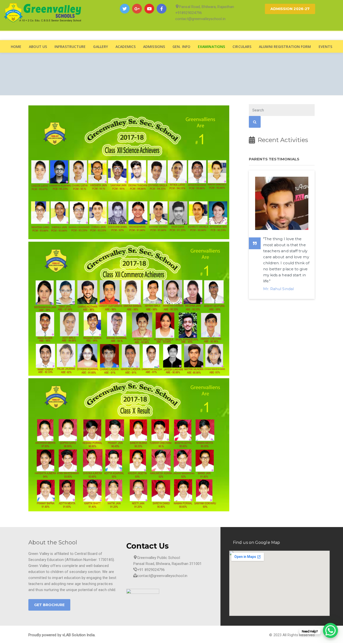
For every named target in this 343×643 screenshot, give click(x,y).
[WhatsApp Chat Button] (330, 630)
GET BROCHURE (49, 605)
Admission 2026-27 (290, 9)
